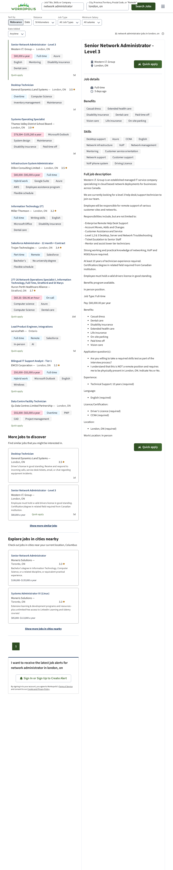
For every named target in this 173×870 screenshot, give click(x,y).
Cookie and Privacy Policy (39, 689)
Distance (37, 17)
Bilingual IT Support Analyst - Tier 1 (31, 361)
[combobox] (63, 6)
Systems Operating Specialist (28, 119)
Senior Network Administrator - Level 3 (33, 44)
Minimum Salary (90, 17)
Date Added (14, 28)
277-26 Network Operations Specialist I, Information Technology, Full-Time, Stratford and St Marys (41, 281)
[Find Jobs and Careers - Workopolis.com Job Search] (23, 6)
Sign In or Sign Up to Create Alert (45, 678)
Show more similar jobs (43, 526)
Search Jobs (143, 6)
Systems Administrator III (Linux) (30, 593)
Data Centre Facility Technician (28, 401)
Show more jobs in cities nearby (43, 629)
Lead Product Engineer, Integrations (32, 326)
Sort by (11, 17)
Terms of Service (66, 686)
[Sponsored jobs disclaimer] (163, 34)
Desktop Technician (22, 85)
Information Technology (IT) (27, 206)
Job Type (62, 17)
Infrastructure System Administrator (32, 163)
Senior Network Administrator (28, 556)
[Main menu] (163, 6)
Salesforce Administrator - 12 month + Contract (38, 243)
